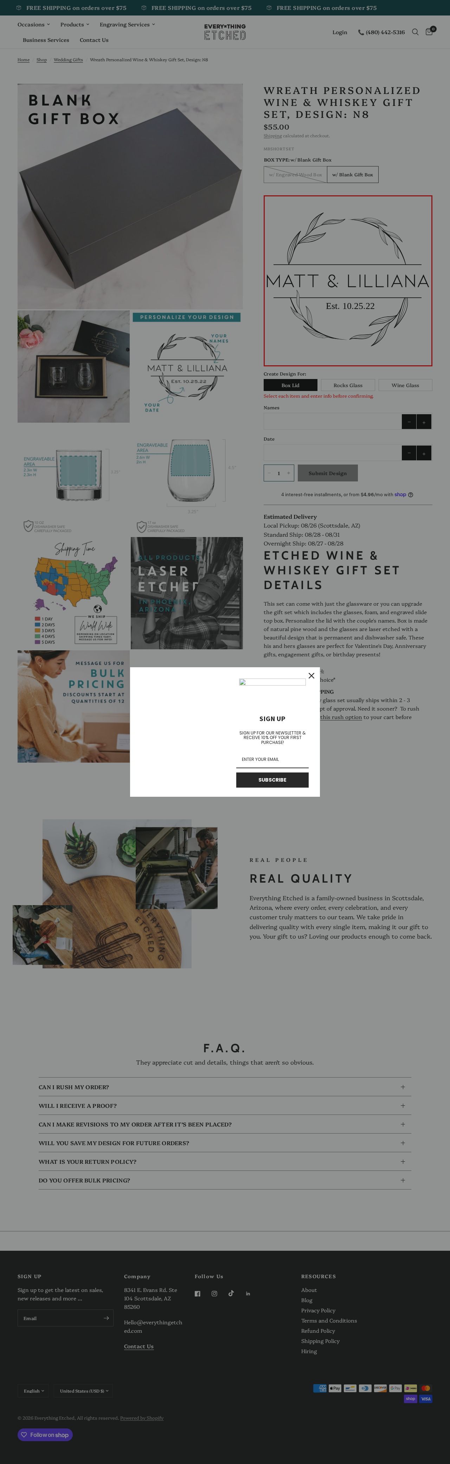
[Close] (311, 675)
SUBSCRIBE (272, 779)
